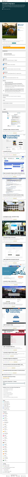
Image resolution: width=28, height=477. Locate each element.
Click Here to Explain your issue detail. (13, 397)
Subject (4, 100)
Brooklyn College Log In (7, 406)
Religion (5, 446)
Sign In (4, 39)
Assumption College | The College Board (10, 358)
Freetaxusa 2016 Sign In (7, 468)
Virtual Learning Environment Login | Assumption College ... (13, 194)
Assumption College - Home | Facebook (9, 64)
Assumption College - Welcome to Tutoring (11, 129)
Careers (4, 382)
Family (5, 424)
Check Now (14, 154)
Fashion (5, 426)
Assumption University (7, 151)
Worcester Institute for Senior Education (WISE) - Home (13, 364)
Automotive (6, 413)
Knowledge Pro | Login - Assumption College (11, 216)
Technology (6, 457)
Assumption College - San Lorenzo (9, 237)
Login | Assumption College (8, 324)
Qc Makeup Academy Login (7, 471)
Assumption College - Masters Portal (9, 281)
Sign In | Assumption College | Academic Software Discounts (14, 173)
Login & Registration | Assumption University (11, 259)
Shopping (5, 451)
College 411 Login (6, 405)
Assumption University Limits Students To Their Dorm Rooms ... (14, 371)
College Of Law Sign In (7, 409)
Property (5, 444)
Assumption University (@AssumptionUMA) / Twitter (11, 77)
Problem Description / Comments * (8, 103)
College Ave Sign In (6, 401)
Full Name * (4, 97)
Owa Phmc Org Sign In (7, 472)
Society (5, 453)
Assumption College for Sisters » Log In (10, 352)
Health (5, 435)
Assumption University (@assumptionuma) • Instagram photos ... (13, 73)
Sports (5, 455)
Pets (5, 442)
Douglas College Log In (7, 404)
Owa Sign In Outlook (6, 466)
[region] (14, 15)
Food (5, 431)
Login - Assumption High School (9, 346)
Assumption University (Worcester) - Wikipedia (10, 60)
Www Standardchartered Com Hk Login (9, 467)
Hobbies (5, 437)
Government (6, 433)
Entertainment (6, 422)
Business (5, 415)
